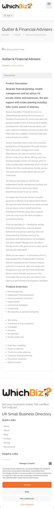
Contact (7, 438)
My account (9, 447)
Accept (27, 485)
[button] (50, 463)
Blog (6, 434)
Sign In (9, 15)
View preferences (27, 499)
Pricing (7, 443)
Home (6, 426)
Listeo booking (17, 65)
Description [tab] (9, 75)
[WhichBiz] (17, 6)
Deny (27, 492)
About (6, 430)
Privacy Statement (27, 504)
